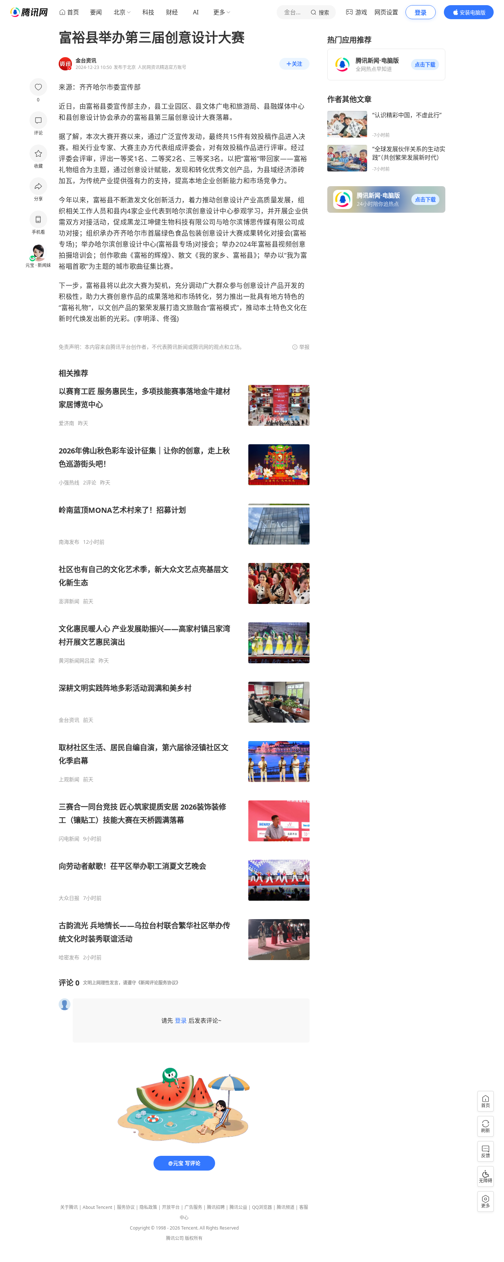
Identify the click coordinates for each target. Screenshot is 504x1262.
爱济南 (66, 423)
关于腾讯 (69, 1207)
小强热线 (69, 482)
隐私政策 (148, 1207)
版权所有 (194, 1238)
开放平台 (171, 1207)
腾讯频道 (285, 1207)
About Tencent (97, 1207)
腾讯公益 (238, 1207)
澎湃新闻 (69, 601)
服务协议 (126, 1207)
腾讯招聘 (216, 1207)
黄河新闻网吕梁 (77, 660)
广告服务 (193, 1207)
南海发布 (69, 542)
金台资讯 (69, 720)
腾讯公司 (175, 1238)
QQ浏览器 (262, 1207)
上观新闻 (69, 779)
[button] (425, 64)
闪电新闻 (69, 838)
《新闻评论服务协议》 (158, 983)
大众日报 (69, 898)
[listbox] (184, 664)
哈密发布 (69, 957)
